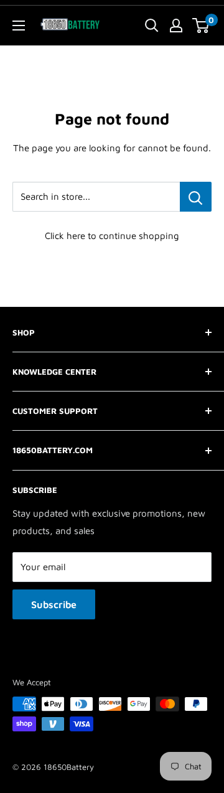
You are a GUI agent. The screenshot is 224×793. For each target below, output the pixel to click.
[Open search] (152, 25)
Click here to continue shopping (112, 235)
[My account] (176, 25)
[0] (201, 25)
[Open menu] (18, 25)
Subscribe (54, 604)
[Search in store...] (196, 197)
